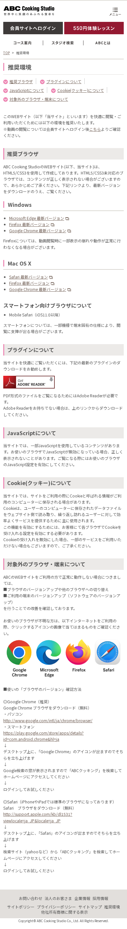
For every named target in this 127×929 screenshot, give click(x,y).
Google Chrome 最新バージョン (37, 230)
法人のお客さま (58, 898)
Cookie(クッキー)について (80, 90)
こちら (95, 129)
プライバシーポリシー (56, 906)
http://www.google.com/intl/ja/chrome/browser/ (47, 720)
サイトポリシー (21, 906)
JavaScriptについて (26, 90)
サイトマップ (90, 906)
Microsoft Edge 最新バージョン (36, 218)
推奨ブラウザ (21, 81)
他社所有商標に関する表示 (64, 912)
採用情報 (100, 898)
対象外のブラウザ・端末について (38, 99)
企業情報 (82, 898)
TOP (6, 52)
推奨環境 (112, 906)
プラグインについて (63, 81)
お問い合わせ (30, 898)
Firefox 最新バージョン (29, 224)
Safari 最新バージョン (28, 277)
